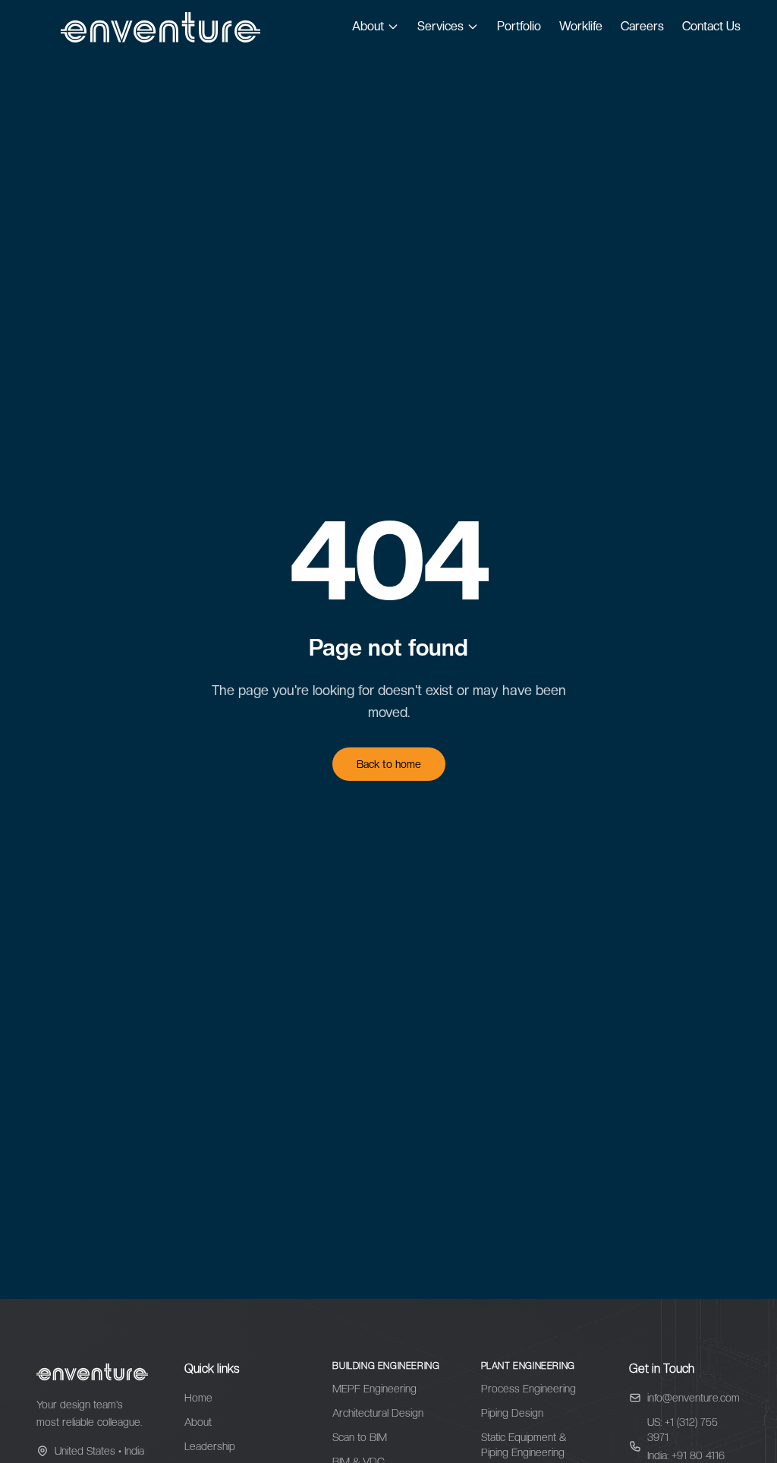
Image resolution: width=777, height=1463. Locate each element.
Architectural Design (377, 1413)
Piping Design (512, 1413)
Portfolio (519, 26)
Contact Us (711, 26)
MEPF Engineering (374, 1389)
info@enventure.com (693, 1398)
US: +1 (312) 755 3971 (682, 1429)
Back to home (389, 764)
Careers (642, 26)
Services (440, 26)
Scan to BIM (359, 1437)
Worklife (580, 26)
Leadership (209, 1446)
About (368, 26)
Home (198, 1398)
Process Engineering (528, 1389)
